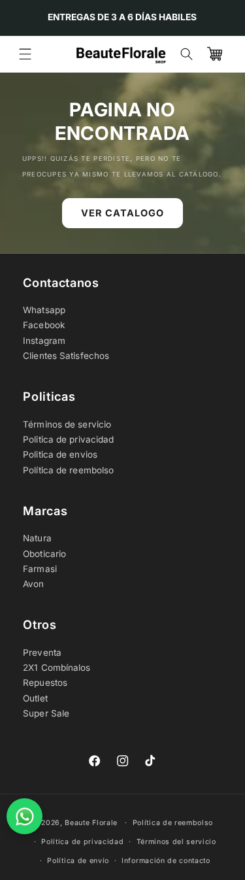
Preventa (42, 652)
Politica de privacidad (68, 439)
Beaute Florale (91, 823)
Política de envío (78, 860)
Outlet (35, 698)
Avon (33, 584)
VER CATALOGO (122, 212)
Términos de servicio (67, 424)
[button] (25, 55)
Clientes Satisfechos (66, 355)
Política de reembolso (68, 470)
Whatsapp (44, 310)
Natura (37, 538)
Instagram (44, 340)
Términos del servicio (176, 842)
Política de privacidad (82, 842)
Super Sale (46, 713)
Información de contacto (166, 860)
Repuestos (45, 682)
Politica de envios (60, 454)
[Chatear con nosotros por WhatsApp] (24, 816)
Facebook (44, 325)
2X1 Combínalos (56, 667)
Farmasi (40, 569)
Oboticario (44, 554)
